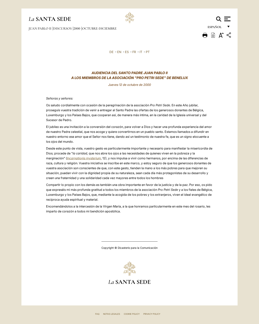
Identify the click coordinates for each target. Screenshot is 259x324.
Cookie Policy (132, 314)
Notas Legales (111, 314)
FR (134, 52)
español (216, 28)
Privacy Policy (151, 314)
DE (111, 52)
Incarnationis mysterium (84, 158)
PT (148, 52)
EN (119, 52)
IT (141, 52)
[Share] (229, 35)
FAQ (97, 314)
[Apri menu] (227, 19)
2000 (77, 28)
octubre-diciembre (99, 28)
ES (127, 52)
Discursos (62, 28)
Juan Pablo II (40, 28)
